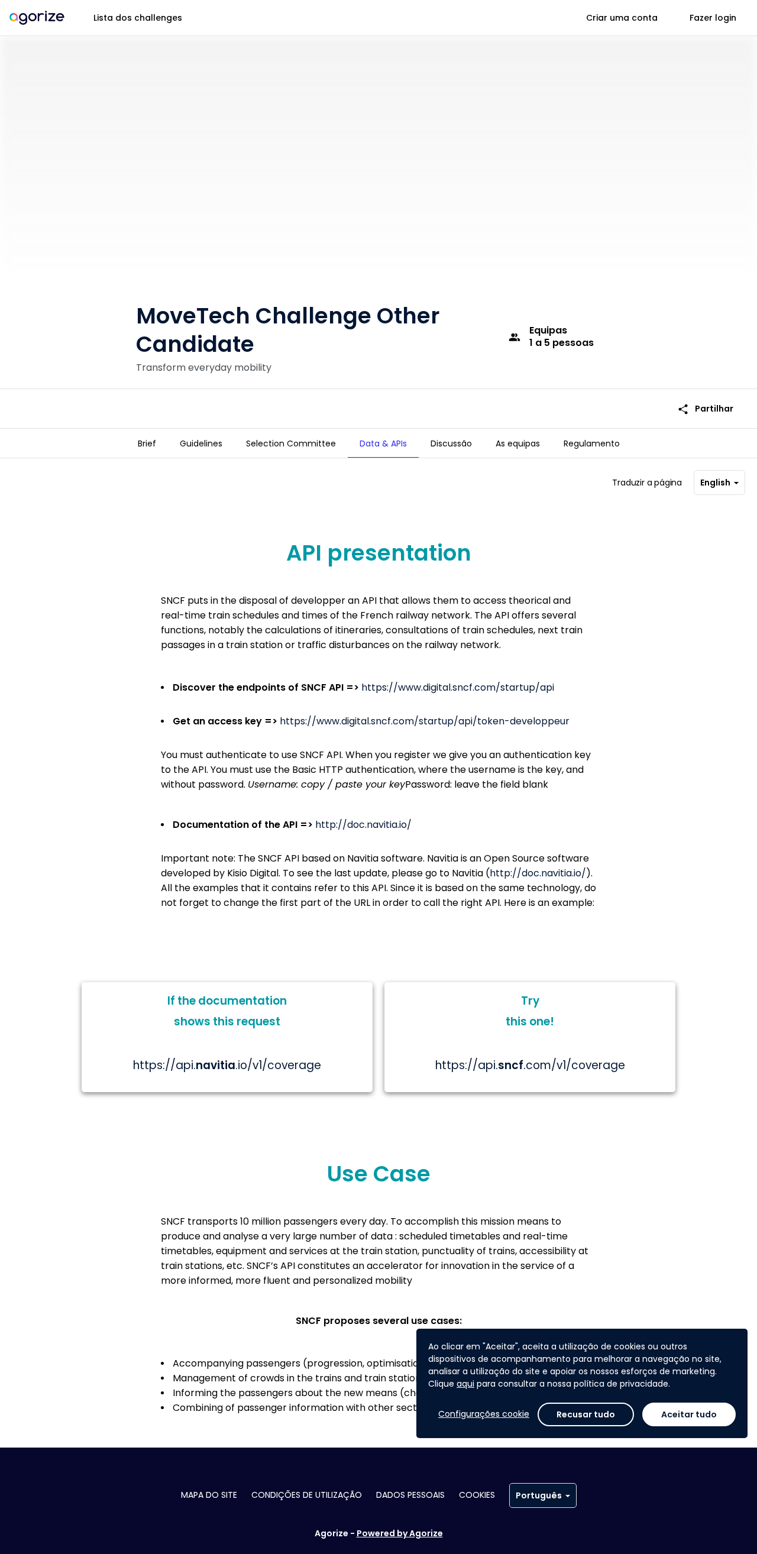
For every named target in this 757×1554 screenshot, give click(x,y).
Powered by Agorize (400, 1533)
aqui (465, 1384)
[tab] (147, 443)
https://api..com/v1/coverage (530, 1065)
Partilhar (705, 409)
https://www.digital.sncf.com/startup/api (457, 687)
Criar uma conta (622, 18)
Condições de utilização (306, 1495)
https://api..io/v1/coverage (227, 1065)
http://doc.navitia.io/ (363, 824)
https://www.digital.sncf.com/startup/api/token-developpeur (425, 721)
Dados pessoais (410, 1495)
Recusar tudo (586, 1414)
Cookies (477, 1495)
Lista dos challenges (137, 18)
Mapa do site (209, 1495)
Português (539, 1495)
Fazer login (713, 18)
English (715, 482)
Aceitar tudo (689, 1414)
